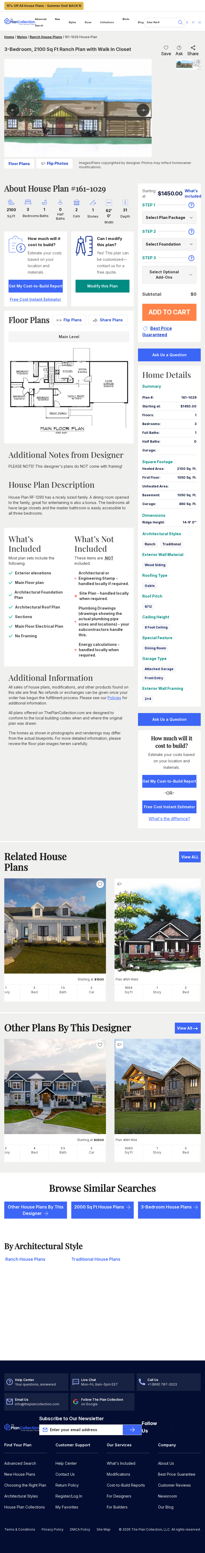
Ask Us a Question (169, 355)
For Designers (119, 1496)
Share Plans (111, 320)
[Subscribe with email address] (132, 1429)
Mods (126, 19)
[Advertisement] (102, 1319)
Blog (141, 22)
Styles (72, 22)
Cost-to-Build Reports (126, 1485)
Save (166, 53)
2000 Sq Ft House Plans (99, 1207)
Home (9, 37)
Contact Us (65, 1474)
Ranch (150, 544)
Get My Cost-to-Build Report (35, 286)
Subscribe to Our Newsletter (71, 1418)
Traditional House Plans (95, 1259)
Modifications (118, 1474)
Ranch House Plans (46, 37)
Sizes (88, 22)
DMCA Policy (80, 1529)
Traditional (171, 544)
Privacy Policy (53, 1529)
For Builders (117, 1507)
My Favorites (67, 1507)
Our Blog (166, 1507)
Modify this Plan (102, 286)
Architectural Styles (21, 1496)
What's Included (121, 1463)
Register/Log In (69, 1496)
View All (184, 1028)
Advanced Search (40, 22)
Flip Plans (73, 320)
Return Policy (67, 1485)
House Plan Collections (24, 1507)
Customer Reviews (174, 1485)
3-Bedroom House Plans (166, 1207)
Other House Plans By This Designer (36, 1210)
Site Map (104, 1529)
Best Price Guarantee (176, 1474)
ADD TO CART (169, 312)
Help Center (66, 1463)
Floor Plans (19, 163)
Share (193, 53)
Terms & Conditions (19, 1529)
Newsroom (167, 1496)
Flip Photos (57, 163)
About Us (166, 1463)
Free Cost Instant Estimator (169, 806)
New (57, 19)
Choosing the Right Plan (25, 1485)
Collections (107, 22)
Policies (114, 697)
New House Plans (19, 1474)
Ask (179, 53)
